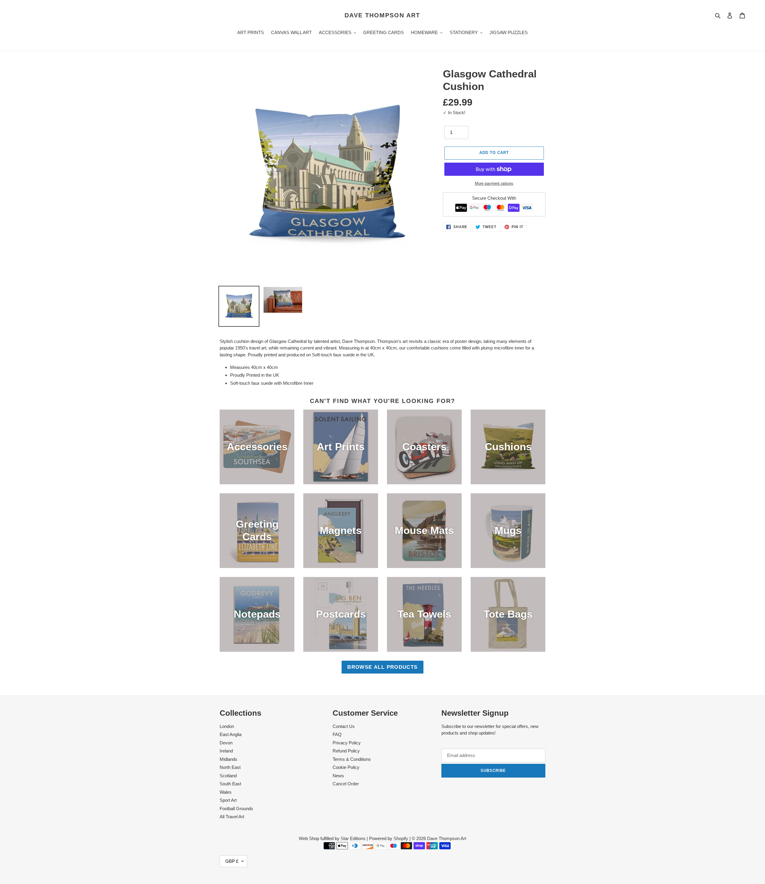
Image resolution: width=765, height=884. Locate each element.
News (338, 775)
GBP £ (231, 861)
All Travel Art (232, 816)
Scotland (228, 775)
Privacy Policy (347, 742)
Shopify (401, 838)
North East (230, 767)
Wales (226, 792)
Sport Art (228, 800)
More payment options (494, 183)
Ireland (226, 750)
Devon (226, 742)
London (227, 726)
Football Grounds (236, 808)
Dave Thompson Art (382, 15)
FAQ (337, 734)
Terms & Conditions (352, 759)
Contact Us (344, 726)
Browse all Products (382, 667)
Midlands (228, 759)
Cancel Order (346, 783)
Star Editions (353, 838)
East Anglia (230, 734)
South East (230, 783)
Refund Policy (346, 750)
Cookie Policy (346, 767)
